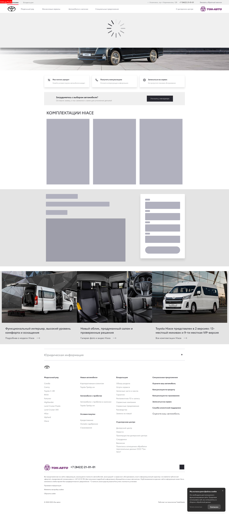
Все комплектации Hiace (168, 337)
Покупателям (12, 2)
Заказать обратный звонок (211, 2)
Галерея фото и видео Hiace (95, 337)
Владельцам (28, 2)
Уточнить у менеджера (160, 98)
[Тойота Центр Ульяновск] (211, 8)
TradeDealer (180, 502)
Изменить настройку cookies (54, 489)
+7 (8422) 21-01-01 (187, 2)
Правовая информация (52, 485)
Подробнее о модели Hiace (19, 337)
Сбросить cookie (50, 493)
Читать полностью (196, 507)
